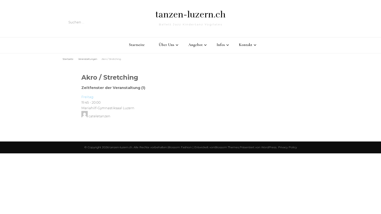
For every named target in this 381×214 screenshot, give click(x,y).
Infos (221, 44)
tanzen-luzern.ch (190, 14)
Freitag (87, 97)
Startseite (137, 44)
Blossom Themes (227, 147)
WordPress (268, 147)
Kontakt (245, 44)
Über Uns (166, 44)
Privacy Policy (287, 147)
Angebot (195, 44)
